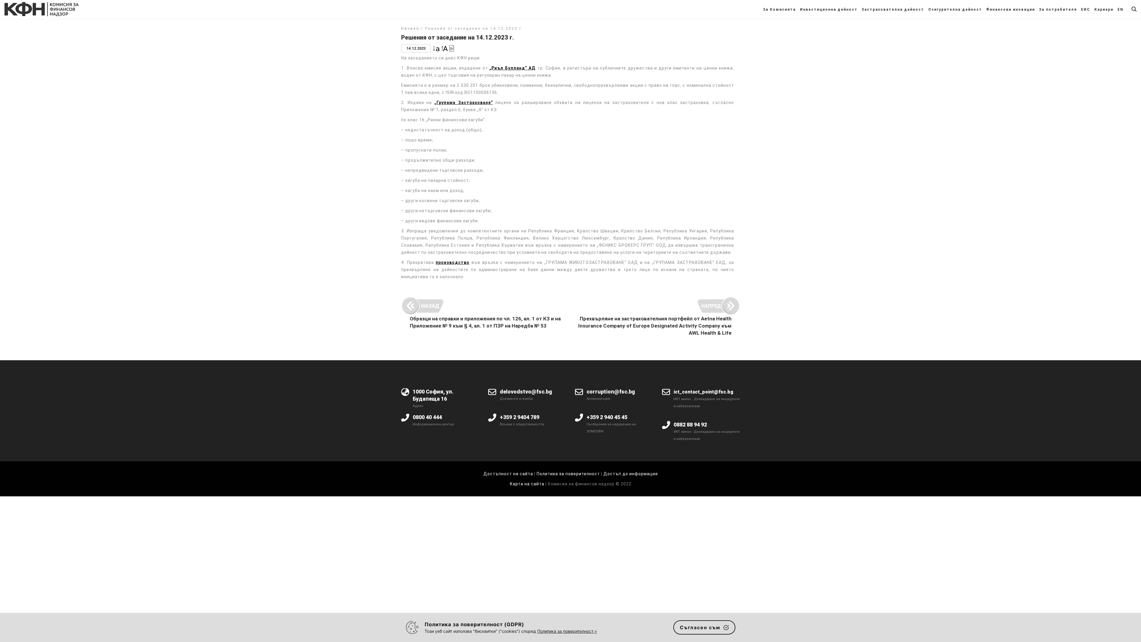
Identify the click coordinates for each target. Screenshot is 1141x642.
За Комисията (779, 9)
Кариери (1103, 9)
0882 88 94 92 (690, 424)
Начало (410, 28)
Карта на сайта (528, 484)
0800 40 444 (427, 417)
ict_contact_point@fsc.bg (703, 392)
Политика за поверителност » (567, 631)
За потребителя (1058, 9)
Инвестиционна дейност (829, 9)
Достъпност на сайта (508, 473)
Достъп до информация (630, 473)
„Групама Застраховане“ (463, 102)
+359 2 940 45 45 (607, 417)
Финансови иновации (1010, 9)
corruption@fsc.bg (611, 391)
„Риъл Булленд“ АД (512, 68)
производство (452, 262)
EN (1120, 9)
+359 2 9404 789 (519, 417)
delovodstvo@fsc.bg (526, 391)
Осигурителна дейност (955, 9)
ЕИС (1085, 9)
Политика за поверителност (568, 473)
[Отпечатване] (451, 48)
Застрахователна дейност (893, 9)
